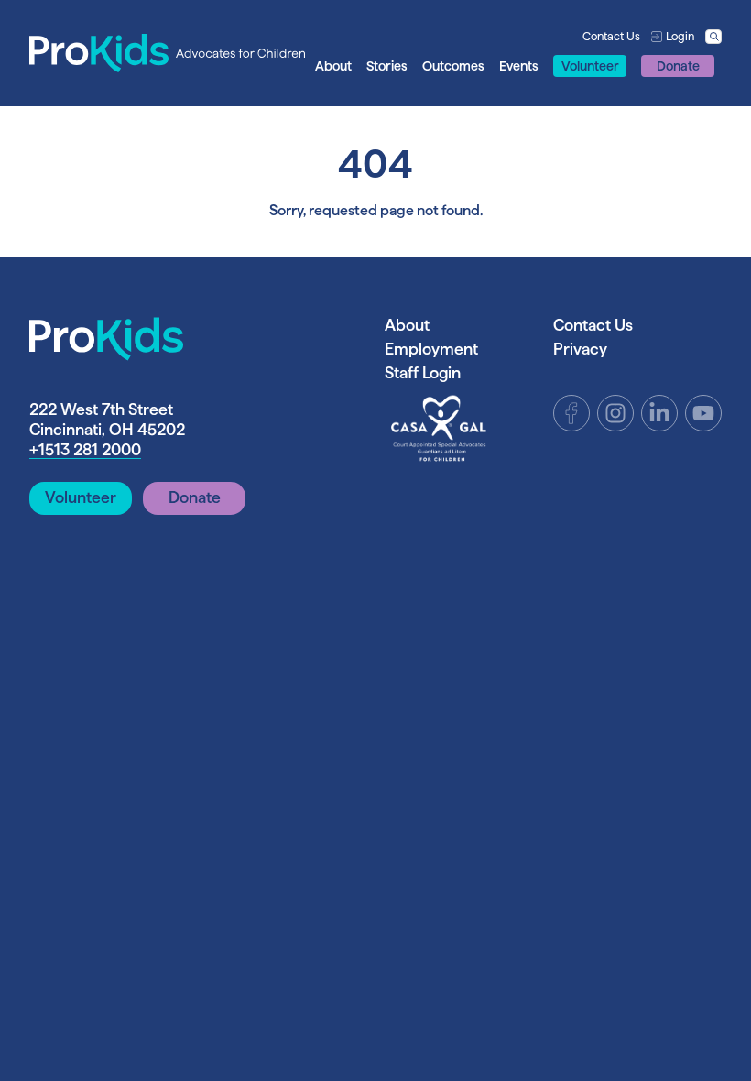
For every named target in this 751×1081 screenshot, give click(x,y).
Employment (431, 348)
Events (519, 66)
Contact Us (611, 35)
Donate (678, 66)
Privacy (580, 348)
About (333, 66)
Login (680, 35)
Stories (387, 66)
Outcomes (453, 66)
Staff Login (423, 372)
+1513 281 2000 (85, 449)
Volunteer (590, 66)
